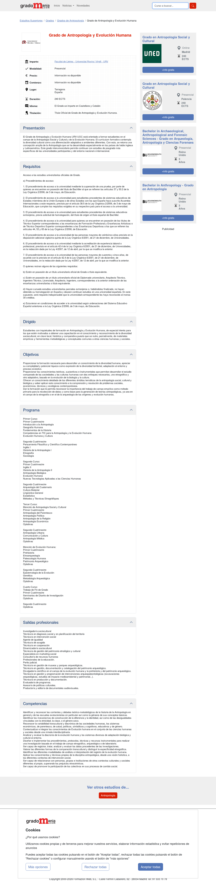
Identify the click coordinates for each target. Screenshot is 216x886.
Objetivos (31, 354)
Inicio (57, 5)
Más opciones (38, 866)
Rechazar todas (95, 866)
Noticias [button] (67, 5)
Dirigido (29, 321)
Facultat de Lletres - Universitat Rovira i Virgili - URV (81, 61)
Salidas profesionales (41, 622)
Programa (31, 410)
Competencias (35, 703)
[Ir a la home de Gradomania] (35, 5)
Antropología (108, 795)
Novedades (83, 5)
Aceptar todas (150, 866)
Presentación (34, 127)
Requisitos (31, 166)
